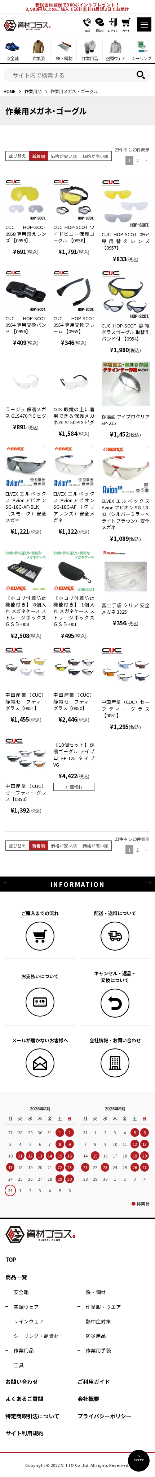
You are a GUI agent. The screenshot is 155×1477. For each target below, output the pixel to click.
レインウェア (29, 1321)
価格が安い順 (64, 156)
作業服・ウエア (103, 1306)
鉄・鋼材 (96, 1291)
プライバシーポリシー (105, 1416)
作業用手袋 (98, 1350)
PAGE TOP (139, 1460)
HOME (9, 91)
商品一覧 (16, 1277)
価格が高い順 (95, 156)
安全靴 (21, 1291)
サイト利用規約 (24, 1433)
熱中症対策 (98, 1321)
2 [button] (137, 160)
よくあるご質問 (24, 1398)
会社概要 (88, 1398)
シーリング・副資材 (36, 1335)
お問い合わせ (21, 1381)
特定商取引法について (32, 1416)
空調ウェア (26, 1306)
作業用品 (33, 91)
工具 (19, 1365)
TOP (11, 1259)
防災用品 (96, 1335)
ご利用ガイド (94, 1381)
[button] (145, 161)
